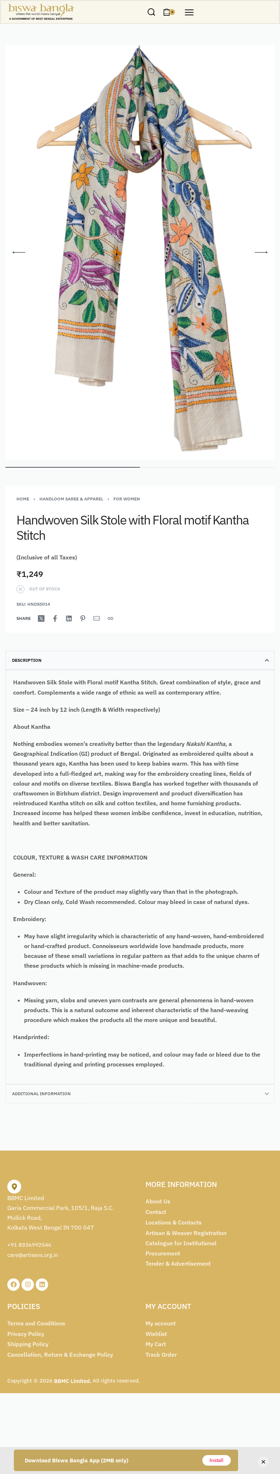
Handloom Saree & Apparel (71, 499)
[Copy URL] (110, 618)
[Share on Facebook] (55, 618)
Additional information (41, 1093)
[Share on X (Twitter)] (41, 618)
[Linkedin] (42, 1284)
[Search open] (151, 12)
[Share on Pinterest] (82, 618)
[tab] (140, 660)
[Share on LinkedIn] (69, 618)
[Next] (261, 252)
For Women (126, 499)
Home (22, 499)
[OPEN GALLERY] (140, 252)
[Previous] (19, 252)
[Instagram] (28, 1284)
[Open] (189, 12)
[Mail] (96, 618)
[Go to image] (72, 467)
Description (27, 660)
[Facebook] (13, 1284)
